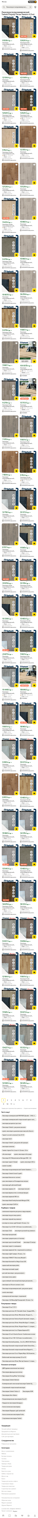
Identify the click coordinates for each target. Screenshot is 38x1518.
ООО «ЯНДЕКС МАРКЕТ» (13, 1509)
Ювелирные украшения (9, 1493)
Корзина (28, 1515)
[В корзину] (16, 36)
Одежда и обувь (6, 1463)
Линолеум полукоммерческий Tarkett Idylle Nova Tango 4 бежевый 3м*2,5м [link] (27, 405)
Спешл (9, 1515)
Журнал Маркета (7, 1505)
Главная (3, 1515)
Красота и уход (6, 1471)
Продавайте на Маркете (9, 1431)
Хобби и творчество (7, 1473)
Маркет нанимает (7, 1503)
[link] (19, 1115)
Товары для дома (7, 1466)
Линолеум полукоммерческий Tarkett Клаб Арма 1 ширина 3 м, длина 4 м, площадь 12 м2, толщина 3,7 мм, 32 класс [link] (27, 224)
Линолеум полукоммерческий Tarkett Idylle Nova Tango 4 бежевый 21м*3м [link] (27, 368)
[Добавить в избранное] (16, 18)
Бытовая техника (7, 1456)
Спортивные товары (7, 1483)
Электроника (5, 1461)
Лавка (16, 1515)
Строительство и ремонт (9, 1488)
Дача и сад (5, 1476)
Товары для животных (8, 1486)
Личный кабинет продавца (9, 1429)
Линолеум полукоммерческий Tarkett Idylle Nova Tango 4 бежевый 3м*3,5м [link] (27, 692)
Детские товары (6, 1491)
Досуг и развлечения (8, 1451)
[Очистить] (30, 7)
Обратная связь (6, 1500)
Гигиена (4, 1458)
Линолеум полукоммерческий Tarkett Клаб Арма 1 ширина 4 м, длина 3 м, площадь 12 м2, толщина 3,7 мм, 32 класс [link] (27, 261)
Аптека (4, 1468)
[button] (35, 7)
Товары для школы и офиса (10, 1481)
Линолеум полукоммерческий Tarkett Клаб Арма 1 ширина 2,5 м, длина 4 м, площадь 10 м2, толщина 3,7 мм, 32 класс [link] (27, 189)
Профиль (35, 1515)
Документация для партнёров (10, 1434)
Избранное (22, 1515)
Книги (3, 1478)
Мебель (4, 1453)
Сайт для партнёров (7, 1436)
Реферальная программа (9, 1444)
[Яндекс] (15, 1511)
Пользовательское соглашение (11, 1498)
